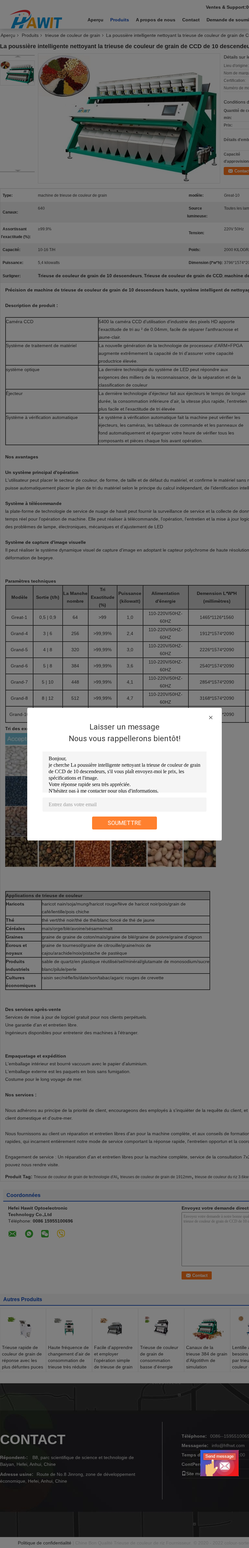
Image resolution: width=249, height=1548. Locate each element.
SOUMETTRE (124, 822)
